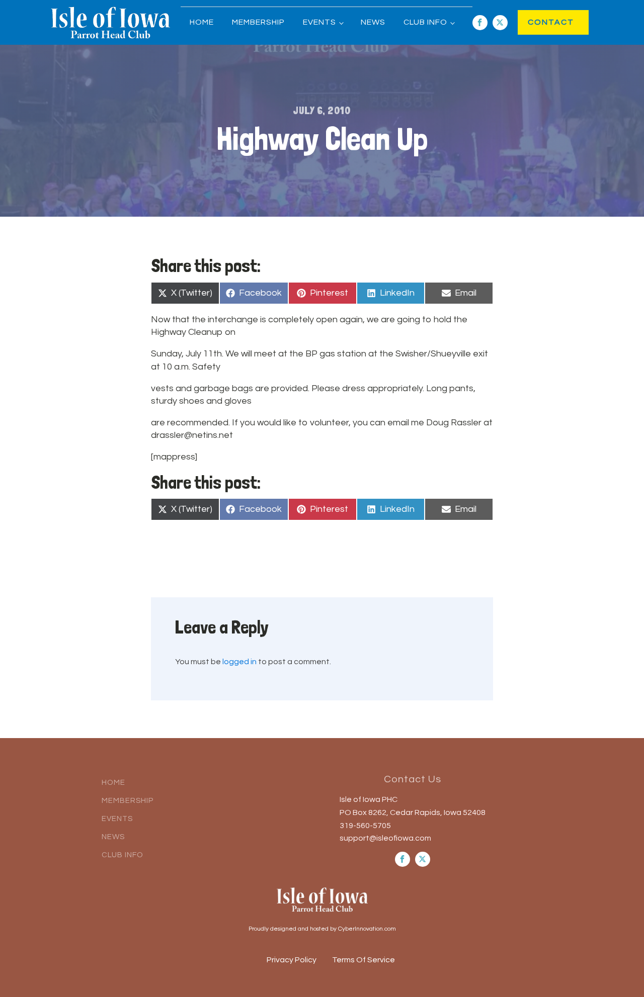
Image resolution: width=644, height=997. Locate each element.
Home (202, 22)
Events (319, 22)
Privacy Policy (291, 960)
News (373, 22)
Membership (258, 22)
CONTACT (540, 22)
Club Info (425, 22)
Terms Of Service (363, 960)
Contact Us (412, 779)
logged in (239, 662)
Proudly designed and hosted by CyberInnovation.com (322, 929)
